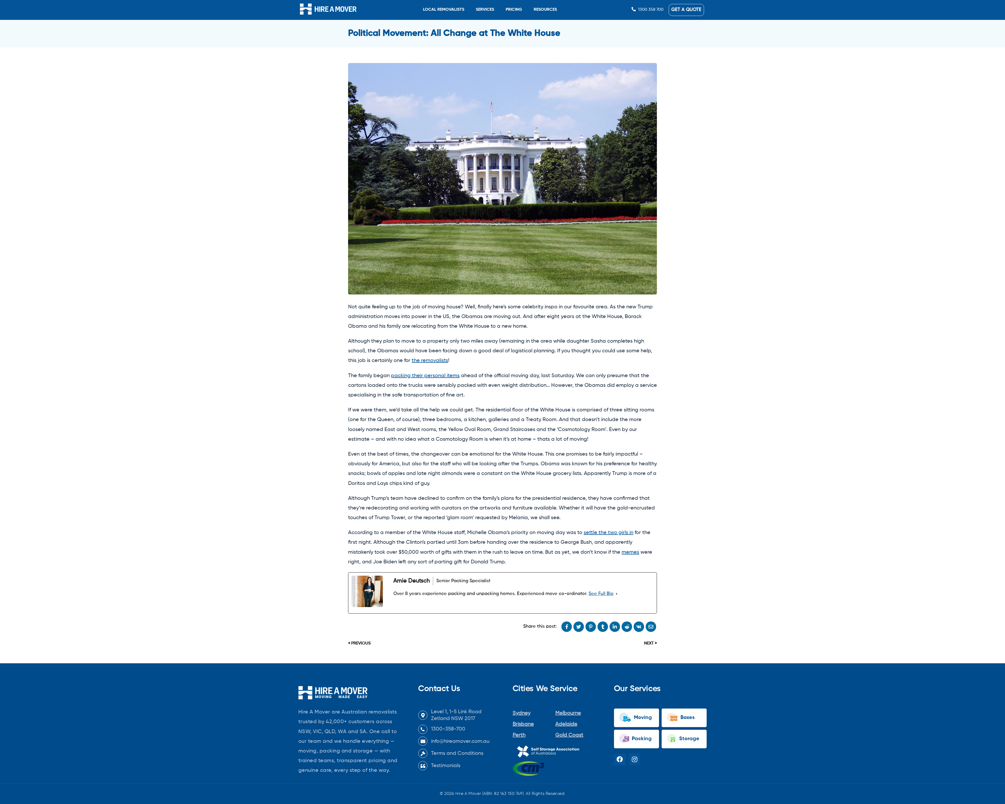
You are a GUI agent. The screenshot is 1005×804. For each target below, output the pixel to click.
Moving (642, 717)
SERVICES (485, 10)
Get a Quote (686, 9)
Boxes (687, 717)
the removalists (430, 360)
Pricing (514, 10)
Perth (519, 735)
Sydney (522, 713)
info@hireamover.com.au (460, 741)
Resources (545, 10)
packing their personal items (425, 375)
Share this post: (540, 626)
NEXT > (650, 643)
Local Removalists (443, 10)
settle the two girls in (608, 532)
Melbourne (568, 713)
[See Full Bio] (616, 594)
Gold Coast (569, 735)
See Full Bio (601, 593)
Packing (641, 738)
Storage (688, 738)
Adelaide (566, 724)
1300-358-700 (448, 729)
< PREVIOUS (359, 643)
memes (630, 552)
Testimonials (445, 765)
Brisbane (523, 724)
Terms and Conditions (457, 753)
